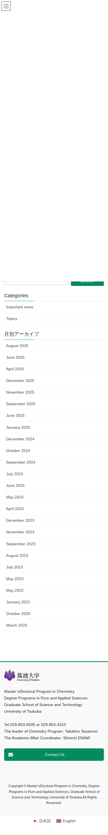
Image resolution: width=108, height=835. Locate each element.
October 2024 (18, 450)
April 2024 (15, 508)
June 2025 (15, 415)
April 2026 (15, 369)
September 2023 (20, 544)
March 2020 (16, 625)
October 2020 (18, 613)
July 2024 (14, 474)
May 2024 (15, 497)
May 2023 (15, 579)
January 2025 (18, 427)
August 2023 (17, 555)
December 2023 (20, 520)
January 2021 (18, 602)
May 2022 (15, 590)
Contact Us (55, 754)
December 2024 (20, 439)
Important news (19, 307)
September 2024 (20, 462)
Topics (11, 318)
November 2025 (20, 392)
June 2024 (15, 485)
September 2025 (20, 404)
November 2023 (20, 532)
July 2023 (14, 567)
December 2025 (20, 380)
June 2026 (15, 357)
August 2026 (17, 345)
